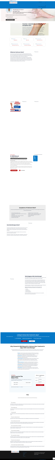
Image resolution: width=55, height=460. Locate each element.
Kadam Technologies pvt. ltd (42, 459)
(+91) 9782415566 (23, 170)
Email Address (40, 379)
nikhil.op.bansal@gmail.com (28, 338)
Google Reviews (12, 0)
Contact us (41, 10)
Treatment (23, 10)
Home (11, 10)
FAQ (38, 10)
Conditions (19, 10)
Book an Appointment (14, 170)
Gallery (31, 10)
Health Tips (35, 10)
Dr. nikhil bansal (15, 10)
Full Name (40, 376)
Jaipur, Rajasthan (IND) (37, 338)
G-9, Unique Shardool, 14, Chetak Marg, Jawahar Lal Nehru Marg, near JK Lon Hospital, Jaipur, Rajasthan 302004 (39, 453)
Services (28, 10)
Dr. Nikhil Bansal (15, 336)
